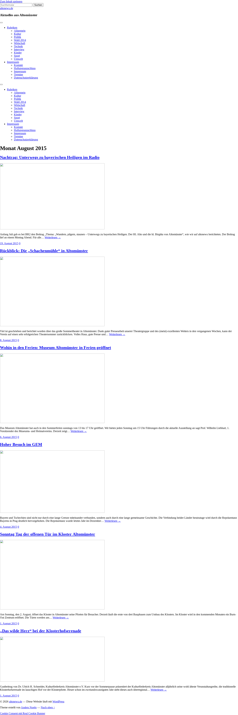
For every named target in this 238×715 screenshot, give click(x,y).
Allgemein (19, 30)
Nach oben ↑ (48, 707)
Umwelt (18, 58)
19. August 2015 (9, 243)
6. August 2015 (8, 437)
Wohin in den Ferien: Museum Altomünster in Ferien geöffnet (55, 347)
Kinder (18, 52)
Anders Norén (29, 707)
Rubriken (12, 27)
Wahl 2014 (20, 40)
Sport (17, 55)
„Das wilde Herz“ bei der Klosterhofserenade (40, 631)
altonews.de (6, 8)
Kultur (17, 33)
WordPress (58, 701)
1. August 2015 (8, 623)
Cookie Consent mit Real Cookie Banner (22, 713)
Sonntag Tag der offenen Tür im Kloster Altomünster (47, 534)
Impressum (13, 62)
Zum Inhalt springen (11, 1)
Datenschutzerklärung (26, 77)
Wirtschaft (19, 43)
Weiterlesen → (53, 237)
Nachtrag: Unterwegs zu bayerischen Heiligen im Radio (49, 157)
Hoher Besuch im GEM (21, 444)
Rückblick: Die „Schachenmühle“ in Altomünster (44, 250)
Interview (19, 49)
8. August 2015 (8, 340)
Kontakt (18, 65)
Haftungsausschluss (25, 68)
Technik (18, 46)
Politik (17, 36)
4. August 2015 (8, 526)
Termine (18, 74)
